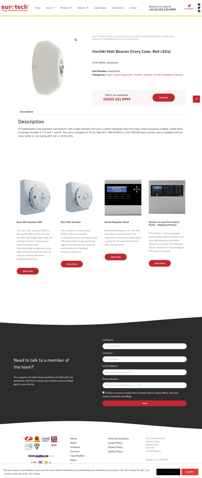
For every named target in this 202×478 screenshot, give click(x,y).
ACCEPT (190, 472)
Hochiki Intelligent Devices (151, 36)
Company (107, 353)
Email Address (110, 366)
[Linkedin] (199, 11)
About (49, 7)
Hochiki (136, 36)
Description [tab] (26, 111)
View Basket (188, 9)
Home (37, 7)
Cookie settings (168, 472)
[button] (76, 40)
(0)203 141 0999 (116, 99)
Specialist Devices (123, 36)
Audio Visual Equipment (119, 74)
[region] (101, 471)
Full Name (107, 340)
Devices (111, 36)
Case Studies (100, 7)
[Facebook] (199, 4)
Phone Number (110, 379)
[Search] (196, 99)
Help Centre (117, 7)
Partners (81, 7)
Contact (133, 7)
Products (65, 7)
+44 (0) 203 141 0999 (162, 9)
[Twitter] (199, 7)
